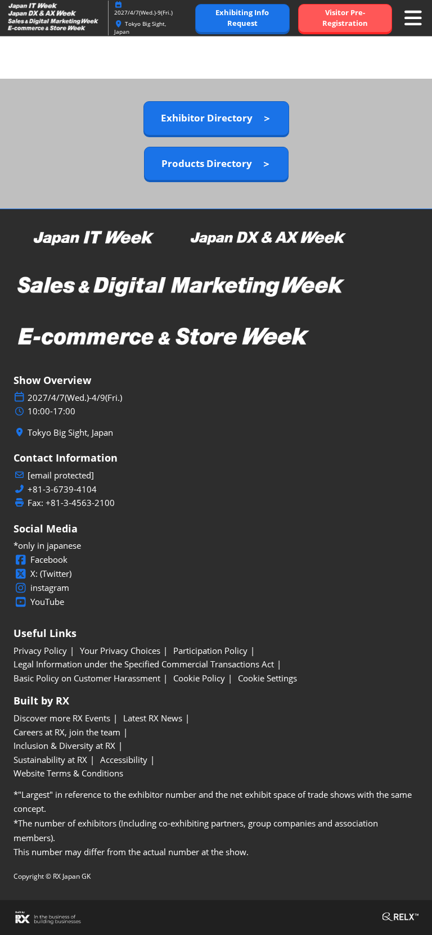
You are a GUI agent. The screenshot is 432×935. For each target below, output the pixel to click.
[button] (242, 18)
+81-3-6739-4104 (62, 489)
